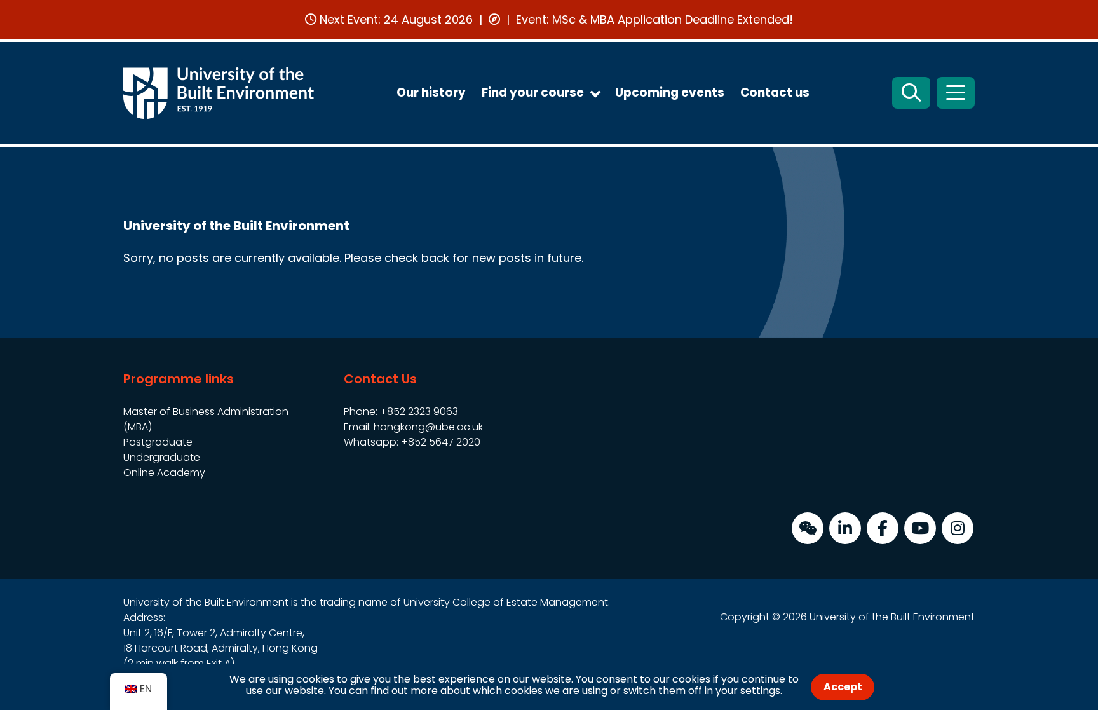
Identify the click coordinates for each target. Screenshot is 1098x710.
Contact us (775, 92)
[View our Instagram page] (957, 528)
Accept (843, 686)
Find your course (533, 92)
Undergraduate (161, 457)
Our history (431, 92)
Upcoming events (669, 92)
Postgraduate (158, 442)
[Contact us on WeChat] (808, 528)
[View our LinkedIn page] (845, 528)
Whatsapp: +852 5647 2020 (412, 442)
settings (760, 690)
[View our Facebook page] (882, 528)
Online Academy (164, 472)
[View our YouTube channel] (920, 528)
